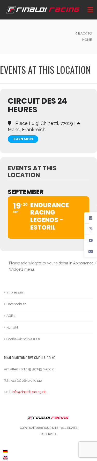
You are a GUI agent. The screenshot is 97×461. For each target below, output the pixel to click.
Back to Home (84, 36)
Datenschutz (16, 304)
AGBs (10, 316)
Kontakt (12, 327)
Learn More (23, 139)
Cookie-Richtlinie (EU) (23, 339)
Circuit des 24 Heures (37, 105)
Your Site (50, 428)
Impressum (15, 292)
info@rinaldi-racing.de (29, 392)
